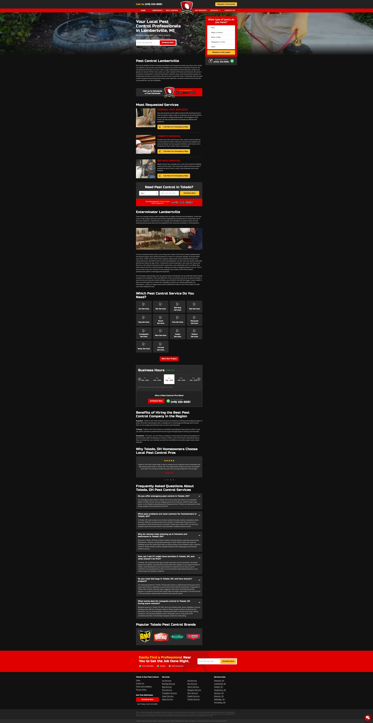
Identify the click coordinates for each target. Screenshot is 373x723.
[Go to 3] (170, 479)
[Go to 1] (165, 479)
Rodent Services (193, 696)
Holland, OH (218, 687)
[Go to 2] (167, 479)
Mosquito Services (194, 690)
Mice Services (192, 693)
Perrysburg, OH (220, 702)
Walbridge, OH (219, 699)
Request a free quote (226, 4)
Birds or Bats (216, 37)
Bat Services (192, 681)
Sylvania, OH (219, 693)
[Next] (199, 379)
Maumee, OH (219, 696)
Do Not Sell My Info (202, 721)
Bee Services (192, 684)
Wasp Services (167, 699)
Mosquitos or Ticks (218, 42)
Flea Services (167, 690)
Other (213, 47)
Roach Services (193, 687)
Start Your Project (169, 359)
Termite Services (193, 699)
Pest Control (172, 10)
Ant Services (201, 10)
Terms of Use (214, 721)
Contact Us (230, 10)
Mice (213, 28)
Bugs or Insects (217, 32)
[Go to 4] (173, 479)
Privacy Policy (141, 690)
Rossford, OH (219, 681)
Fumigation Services (169, 693)
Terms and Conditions (144, 686)
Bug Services (167, 687)
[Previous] (139, 379)
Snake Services (167, 696)
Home (143, 10)
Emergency (158, 10)
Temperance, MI (220, 690)
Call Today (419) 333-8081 (147, 704)
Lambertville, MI (220, 684)
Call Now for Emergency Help (175, 127)
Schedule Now (189, 193)
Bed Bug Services (168, 684)
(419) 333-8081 (153, 4)
